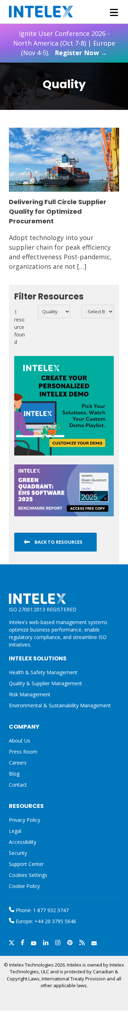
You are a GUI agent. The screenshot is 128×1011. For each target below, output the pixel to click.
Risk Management (29, 694)
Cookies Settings (28, 875)
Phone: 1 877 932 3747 (41, 910)
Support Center (26, 864)
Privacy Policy (24, 819)
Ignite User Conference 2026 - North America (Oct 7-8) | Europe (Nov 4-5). (64, 43)
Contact (18, 784)
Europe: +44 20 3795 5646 (45, 921)
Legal (15, 831)
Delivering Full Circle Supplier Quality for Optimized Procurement (57, 211)
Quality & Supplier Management (45, 683)
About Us (19, 740)
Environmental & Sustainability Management (60, 705)
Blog (14, 773)
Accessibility (22, 842)
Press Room (23, 751)
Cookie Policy (24, 886)
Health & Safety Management (43, 672)
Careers (18, 762)
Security (18, 853)
